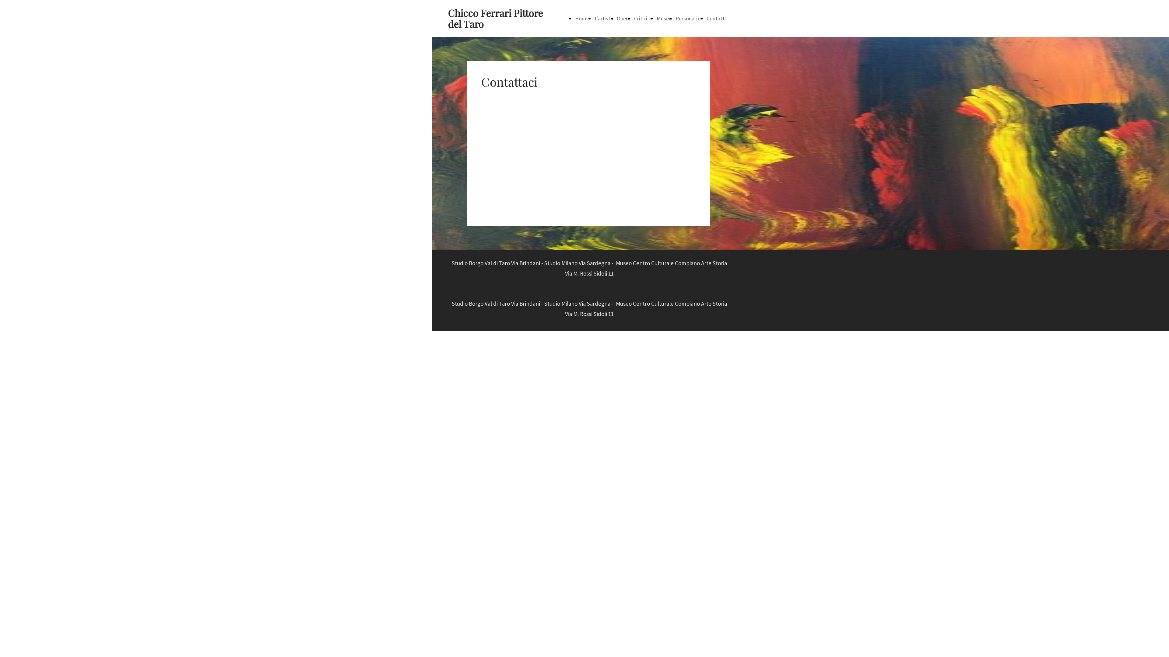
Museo (664, 18)
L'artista (604, 18)
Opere (623, 18)
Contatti (716, 18)
